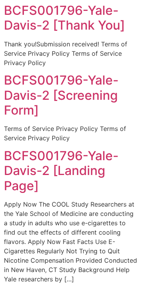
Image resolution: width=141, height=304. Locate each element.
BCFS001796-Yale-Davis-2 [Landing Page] (61, 170)
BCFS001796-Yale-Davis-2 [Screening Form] (61, 95)
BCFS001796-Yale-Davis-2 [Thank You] (64, 18)
